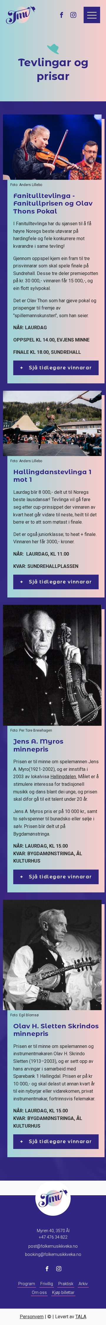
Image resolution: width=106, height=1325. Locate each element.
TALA (80, 1316)
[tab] (56, 368)
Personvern (32, 1316)
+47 (53, 1237)
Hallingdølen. (63, 776)
